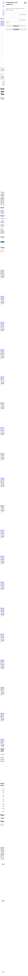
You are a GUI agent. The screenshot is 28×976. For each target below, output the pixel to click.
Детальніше (3, 213)
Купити (2, 195)
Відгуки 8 (3, 97)
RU (1, 18)
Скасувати (16, 29)
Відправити (16, 25)
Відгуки (3, 272)
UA (3, 18)
